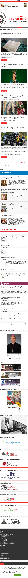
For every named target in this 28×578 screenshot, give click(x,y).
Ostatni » (14, 165)
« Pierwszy (3, 161)
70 (8, 165)
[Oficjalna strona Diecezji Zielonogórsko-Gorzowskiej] (14, 5)
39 (19, 161)
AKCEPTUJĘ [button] (17, 574)
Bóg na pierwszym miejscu (7, 203)
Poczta (1, 549)
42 (24, 164)
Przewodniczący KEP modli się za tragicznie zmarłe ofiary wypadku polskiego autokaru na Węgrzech (13, 319)
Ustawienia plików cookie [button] (7, 574)
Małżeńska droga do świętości (8, 257)
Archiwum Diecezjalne (4, 553)
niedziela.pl (12, 178)
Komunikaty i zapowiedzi (12, 36)
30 (14, 161)
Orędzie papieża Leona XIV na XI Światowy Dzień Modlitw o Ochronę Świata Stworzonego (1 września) (13, 287)
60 (5, 165)
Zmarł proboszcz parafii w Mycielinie (9, 269)
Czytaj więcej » (4, 59)
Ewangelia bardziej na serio (7, 215)
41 (24, 162)
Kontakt (1, 555)
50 (3, 165)
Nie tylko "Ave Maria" (6, 245)
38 (17, 161)
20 (12, 161)
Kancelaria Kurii (3, 551)
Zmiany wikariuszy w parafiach (8, 232)
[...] (15, 184)
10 (9, 161)
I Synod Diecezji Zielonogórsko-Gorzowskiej (12, 25)
